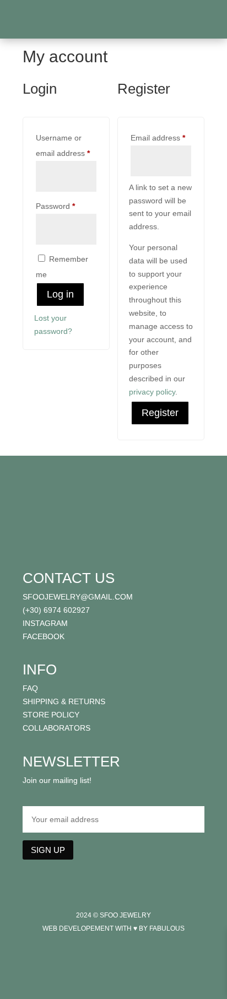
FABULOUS (167, 928)
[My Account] (195, 22)
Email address (161, 137)
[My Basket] (204, 22)
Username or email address (66, 145)
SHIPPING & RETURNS (64, 701)
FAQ (30, 688)
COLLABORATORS (56, 727)
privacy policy (152, 391)
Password (66, 205)
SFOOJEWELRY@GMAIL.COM (78, 596)
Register (160, 412)
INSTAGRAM (45, 623)
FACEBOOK (43, 636)
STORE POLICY (51, 714)
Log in (60, 294)
